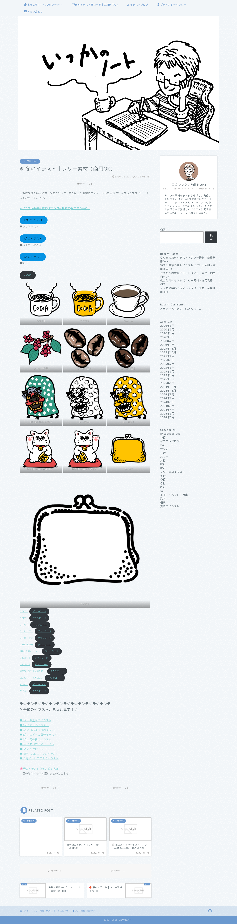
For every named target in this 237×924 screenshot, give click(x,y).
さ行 (163, 453)
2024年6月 (167, 402)
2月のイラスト (32, 257)
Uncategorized (170, 434)
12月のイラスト (33, 220)
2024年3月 (167, 413)
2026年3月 (167, 337)
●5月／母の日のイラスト (35, 739)
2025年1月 (167, 383)
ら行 (163, 483)
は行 (163, 468)
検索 (163, 229)
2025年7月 (167, 364)
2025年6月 (167, 368)
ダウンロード (39, 611)
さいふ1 (24, 684)
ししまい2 (25, 664)
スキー (164, 456)
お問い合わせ (35, 11)
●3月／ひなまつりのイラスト (38, 730)
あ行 (163, 437)
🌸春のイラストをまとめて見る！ (40, 768)
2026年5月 (167, 329)
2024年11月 (168, 390)
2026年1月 (167, 345)
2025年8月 (167, 360)
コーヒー (24, 624)
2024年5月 (167, 406)
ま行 (163, 476)
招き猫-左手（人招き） (31, 677)
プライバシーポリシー (173, 4)
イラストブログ (139, 4)
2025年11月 (168, 348)
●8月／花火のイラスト (34, 749)
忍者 (163, 498)
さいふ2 (24, 691)
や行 (163, 479)
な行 (163, 464)
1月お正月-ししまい (30, 651)
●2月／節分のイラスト (34, 725)
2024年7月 (167, 398)
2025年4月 (167, 375)
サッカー (165, 449)
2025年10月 (168, 352)
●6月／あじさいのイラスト (37, 744)
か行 (163, 445)
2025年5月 (167, 371)
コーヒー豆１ (26, 631)
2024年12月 (168, 387)
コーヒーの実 (26, 644)
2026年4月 (167, 333)
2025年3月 (167, 379)
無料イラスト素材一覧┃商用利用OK (96, 4)
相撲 (163, 502)
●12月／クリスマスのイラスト (39, 758)
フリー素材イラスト (30, 161)
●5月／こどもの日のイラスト (38, 734)
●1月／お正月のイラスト (35, 720)
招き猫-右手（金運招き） (33, 671)
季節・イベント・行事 (174, 495)
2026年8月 (167, 326)
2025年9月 (167, 356)
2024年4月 (167, 410)
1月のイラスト (32, 238)
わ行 (163, 487)
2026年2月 (167, 341)
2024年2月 (167, 417)
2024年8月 (167, 394)
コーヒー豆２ (26, 637)
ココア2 (24, 618)
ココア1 (24, 611)
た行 (163, 460)
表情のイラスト (170, 506)
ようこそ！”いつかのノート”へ (45, 4)
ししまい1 (25, 657)
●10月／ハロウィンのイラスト (39, 754)
